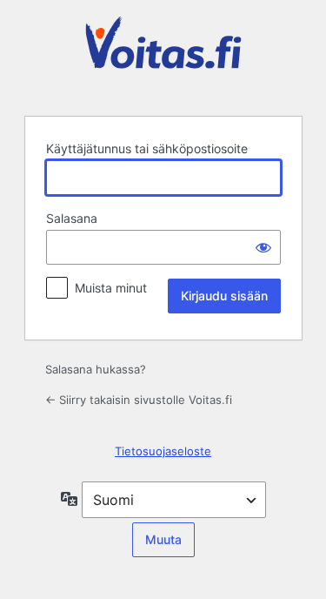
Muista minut (111, 287)
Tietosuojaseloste (163, 451)
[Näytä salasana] (263, 247)
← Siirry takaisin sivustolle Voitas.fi (138, 400)
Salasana (71, 218)
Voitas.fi (163, 56)
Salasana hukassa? (95, 369)
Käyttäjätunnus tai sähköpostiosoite (147, 148)
